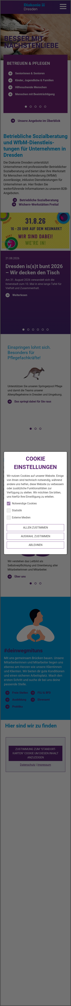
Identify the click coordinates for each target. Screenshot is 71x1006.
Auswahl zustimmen (35, 536)
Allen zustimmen (35, 527)
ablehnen (35, 545)
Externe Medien (21, 517)
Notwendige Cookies (24, 503)
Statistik (17, 510)
